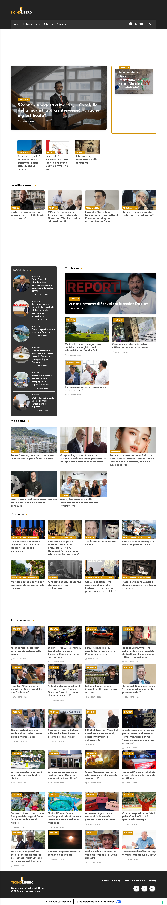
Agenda (61, 24)
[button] (136, 888)
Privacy (152, 881)
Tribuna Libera (31, 24)
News (16, 24)
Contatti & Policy (111, 881)
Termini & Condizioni (134, 881)
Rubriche (48, 24)
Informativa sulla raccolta (58, 901)
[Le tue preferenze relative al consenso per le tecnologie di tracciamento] (162, 902)
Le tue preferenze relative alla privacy (95, 901)
